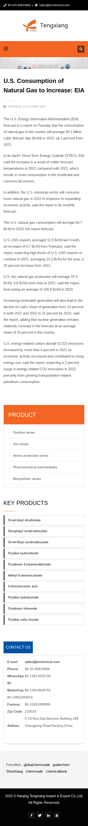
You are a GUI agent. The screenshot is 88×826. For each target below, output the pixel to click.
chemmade (34, 771)
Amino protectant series (30, 455)
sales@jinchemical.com (54, 5)
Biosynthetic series (27, 479)
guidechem (61, 765)
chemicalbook (56, 771)
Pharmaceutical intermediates (35, 467)
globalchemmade (37, 765)
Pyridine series (24, 432)
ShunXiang (14, 771)
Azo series (21, 444)
